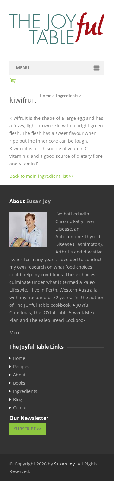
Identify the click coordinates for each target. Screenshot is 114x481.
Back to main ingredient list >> (42, 176)
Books (19, 383)
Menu (22, 68)
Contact (21, 408)
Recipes (21, 366)
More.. (16, 333)
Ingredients (25, 391)
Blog (17, 399)
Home (19, 358)
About (19, 375)
